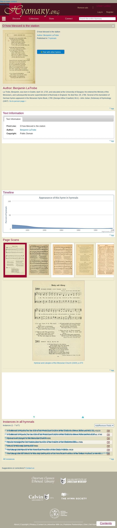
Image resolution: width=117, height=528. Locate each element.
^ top (112, 108)
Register (109, 12)
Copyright (24, 524)
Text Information (13, 119)
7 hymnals (52, 38)
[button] (83, 417)
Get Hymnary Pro (96, 524)
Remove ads (83, 8)
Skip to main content (8, 1)
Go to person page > (17, 101)
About (16, 524)
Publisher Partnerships (73, 524)
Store (51, 18)
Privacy (33, 524)
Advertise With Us (55, 524)
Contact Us (41, 524)
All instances (9, 459)
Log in (100, 12)
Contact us (29, 468)
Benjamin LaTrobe (28, 130)
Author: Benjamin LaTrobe (48, 35)
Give (86, 524)
